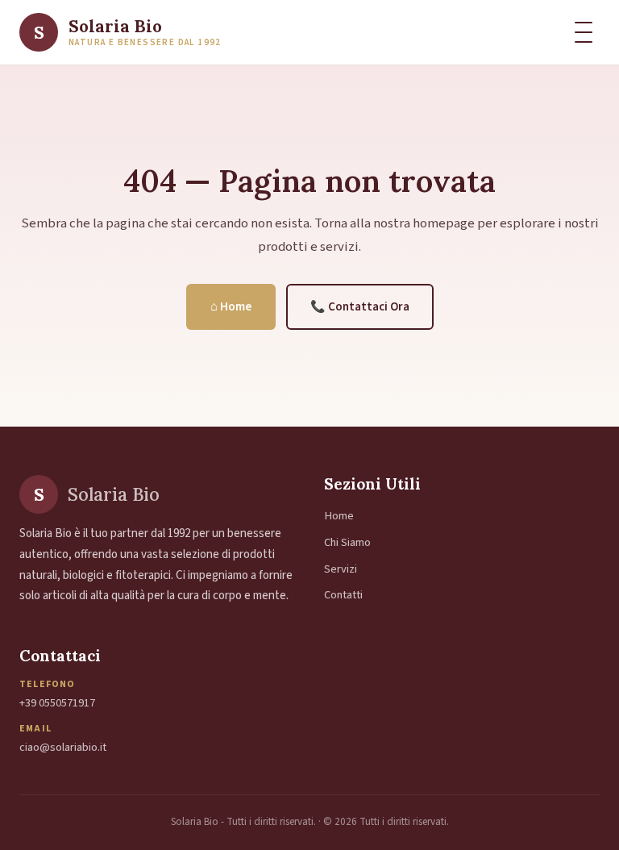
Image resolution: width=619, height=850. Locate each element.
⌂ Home (230, 306)
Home (339, 515)
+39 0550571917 (57, 702)
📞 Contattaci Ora (359, 306)
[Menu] (583, 32)
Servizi (340, 568)
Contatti (343, 594)
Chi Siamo (347, 542)
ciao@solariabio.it (62, 747)
